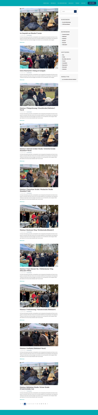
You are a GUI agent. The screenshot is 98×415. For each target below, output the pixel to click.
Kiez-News (91, 3)
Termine (77, 3)
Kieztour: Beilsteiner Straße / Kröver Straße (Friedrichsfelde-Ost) (34, 388)
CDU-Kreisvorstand (62, 3)
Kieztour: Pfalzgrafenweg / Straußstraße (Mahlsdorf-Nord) (37, 109)
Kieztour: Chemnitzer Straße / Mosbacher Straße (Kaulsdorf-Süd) (36, 190)
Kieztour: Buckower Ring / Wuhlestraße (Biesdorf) (37, 230)
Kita (63, 54)
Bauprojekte (64, 65)
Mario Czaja (46, 3)
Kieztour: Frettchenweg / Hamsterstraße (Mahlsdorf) (38, 309)
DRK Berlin (53, 3)
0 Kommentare (29, 35)
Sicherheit (64, 69)
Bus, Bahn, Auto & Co (66, 59)
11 (43, 403)
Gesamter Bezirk (65, 34)
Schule (63, 57)
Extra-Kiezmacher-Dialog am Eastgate (32, 71)
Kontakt (83, 3)
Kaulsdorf (64, 38)
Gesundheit (64, 63)
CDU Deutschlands (66, 24)
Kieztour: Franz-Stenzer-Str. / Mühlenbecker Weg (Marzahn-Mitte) (36, 269)
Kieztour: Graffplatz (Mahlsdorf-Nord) (33, 348)
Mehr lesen (22, 42)
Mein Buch (71, 3)
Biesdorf (64, 40)
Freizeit (63, 61)
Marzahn (64, 42)
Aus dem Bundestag (66, 22)
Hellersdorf (64, 44)
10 (41, 403)
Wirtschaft (64, 67)
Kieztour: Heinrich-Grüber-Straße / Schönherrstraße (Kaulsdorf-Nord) (37, 149)
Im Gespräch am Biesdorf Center (31, 33)
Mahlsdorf (64, 36)
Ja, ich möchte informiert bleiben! (69, 79)
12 (45, 403)
